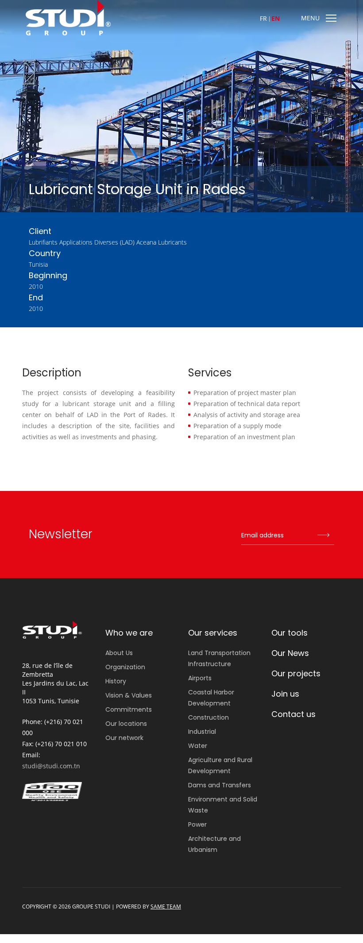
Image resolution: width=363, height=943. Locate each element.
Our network (124, 737)
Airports (200, 678)
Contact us (293, 714)
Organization (125, 667)
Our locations (126, 723)
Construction (208, 717)
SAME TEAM (166, 906)
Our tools (289, 632)
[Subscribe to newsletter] (323, 536)
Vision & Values (128, 695)
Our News (290, 653)
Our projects (296, 673)
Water (197, 745)
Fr (263, 18)
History (115, 681)
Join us (285, 693)
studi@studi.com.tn (51, 766)
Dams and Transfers (219, 785)
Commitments (128, 709)
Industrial (202, 731)
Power (197, 824)
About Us (119, 652)
